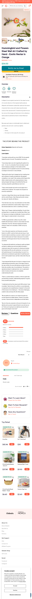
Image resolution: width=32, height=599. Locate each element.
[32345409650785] (27, 469)
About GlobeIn (5, 526)
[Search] (24, 6)
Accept (15, 586)
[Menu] (2, 6)
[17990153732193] (11, 444)
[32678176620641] (27, 444)
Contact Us (5, 544)
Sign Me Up (5, 528)
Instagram (4, 563)
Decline (15, 590)
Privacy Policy (22, 581)
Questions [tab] (14, 314)
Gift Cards (4, 554)
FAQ (3, 541)
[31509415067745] (27, 494)
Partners (4, 534)
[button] (7, 60)
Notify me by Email (16, 68)
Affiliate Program (6, 546)
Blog (3, 531)
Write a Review (25, 313)
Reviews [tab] (5, 314)
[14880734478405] (11, 469)
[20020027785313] (11, 494)
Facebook (4, 561)
